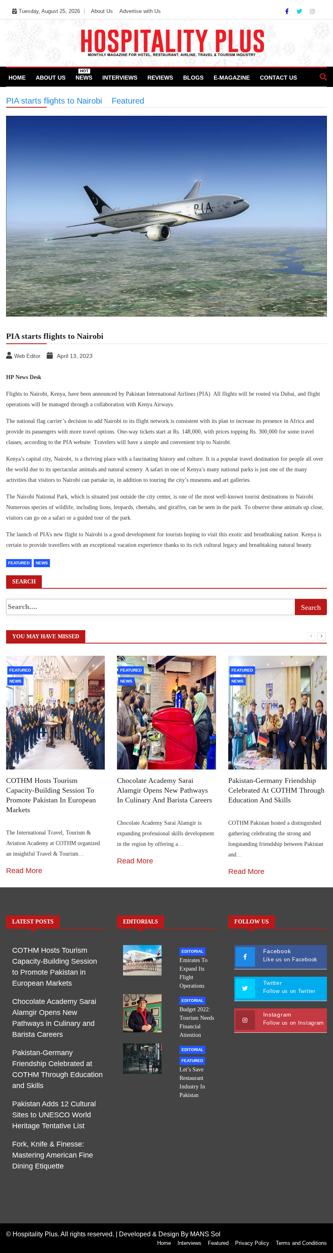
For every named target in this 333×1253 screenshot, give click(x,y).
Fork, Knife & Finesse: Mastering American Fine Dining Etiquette (52, 1155)
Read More (24, 871)
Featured (20, 670)
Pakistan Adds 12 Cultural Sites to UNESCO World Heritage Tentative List (54, 1115)
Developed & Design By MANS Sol (170, 1234)
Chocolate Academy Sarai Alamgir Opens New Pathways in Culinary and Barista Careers (164, 790)
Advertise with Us (140, 11)
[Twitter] (300, 11)
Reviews (160, 77)
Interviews (119, 77)
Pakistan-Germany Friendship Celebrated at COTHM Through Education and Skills (276, 790)
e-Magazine (232, 77)
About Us (102, 11)
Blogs (193, 77)
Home (17, 77)
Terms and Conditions (301, 1243)
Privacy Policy (252, 1243)
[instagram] (312, 11)
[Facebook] (287, 11)
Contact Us (278, 77)
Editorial (192, 951)
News (84, 75)
